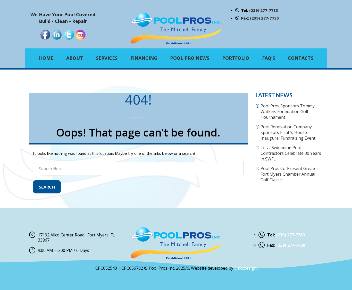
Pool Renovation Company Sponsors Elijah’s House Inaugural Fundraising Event (288, 132)
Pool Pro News (189, 58)
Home (46, 58)
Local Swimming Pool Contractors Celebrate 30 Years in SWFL (291, 153)
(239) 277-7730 (264, 18)
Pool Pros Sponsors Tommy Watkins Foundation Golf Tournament (288, 111)
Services (107, 58)
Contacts (300, 58)
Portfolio (235, 58)
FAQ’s (268, 58)
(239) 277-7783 (263, 10)
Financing (143, 58)
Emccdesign (245, 268)
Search (47, 187)
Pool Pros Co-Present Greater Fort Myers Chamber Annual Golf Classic (289, 174)
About (74, 58)
